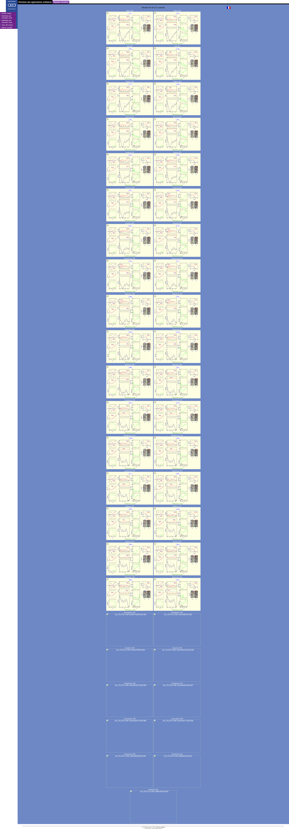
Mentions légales (160, 827)
